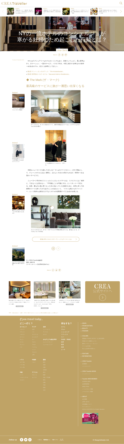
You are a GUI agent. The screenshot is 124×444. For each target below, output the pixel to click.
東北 (44, 372)
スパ (62, 337)
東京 (44, 362)
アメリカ (45, 332)
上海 (33, 354)
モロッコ (34, 375)
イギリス (22, 334)
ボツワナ (34, 377)
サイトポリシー (86, 406)
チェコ (21, 339)
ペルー (34, 362)
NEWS (84, 323)
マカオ (34, 344)
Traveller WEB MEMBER (89, 379)
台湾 (33, 329)
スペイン (22, 337)
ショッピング (65, 332)
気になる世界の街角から (88, 348)
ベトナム (34, 347)
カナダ (45, 334)
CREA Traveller (87, 361)
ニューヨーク (46, 329)
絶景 (62, 342)
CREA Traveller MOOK (89, 371)
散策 (62, 344)
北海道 (45, 369)
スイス (21, 342)
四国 (44, 387)
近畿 (44, 382)
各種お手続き (85, 386)
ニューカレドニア (47, 344)
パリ (21, 347)
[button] (121, 11)
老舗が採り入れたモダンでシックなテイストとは (56, 239)
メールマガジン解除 (87, 391)
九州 (44, 390)
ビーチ (63, 349)
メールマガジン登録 (87, 389)
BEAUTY (85, 328)
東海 (44, 380)
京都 (44, 364)
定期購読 (84, 363)
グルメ (63, 329)
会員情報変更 (85, 384)
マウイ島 (22, 367)
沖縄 (44, 367)
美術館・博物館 (66, 339)
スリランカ (35, 334)
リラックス (64, 334)
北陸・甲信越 (46, 377)
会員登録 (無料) (86, 381)
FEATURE (85, 353)
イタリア (22, 329)
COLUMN (85, 336)
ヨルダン (22, 380)
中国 (44, 385)
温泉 (62, 347)
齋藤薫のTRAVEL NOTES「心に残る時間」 (93, 338)
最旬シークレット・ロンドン (90, 343)
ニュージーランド (47, 342)
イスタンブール (24, 377)
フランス (22, 332)
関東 (44, 375)
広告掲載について (87, 404)
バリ (33, 332)
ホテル (63, 327)
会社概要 (84, 399)
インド (34, 349)
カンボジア (35, 337)
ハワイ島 (22, 364)
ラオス (34, 342)
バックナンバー (86, 366)
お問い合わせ (85, 401)
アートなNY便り (86, 346)
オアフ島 (22, 362)
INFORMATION (87, 356)
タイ (33, 339)
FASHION (85, 331)
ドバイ (21, 375)
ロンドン (22, 344)
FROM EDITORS (87, 326)
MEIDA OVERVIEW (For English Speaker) (93, 409)
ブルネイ (34, 352)
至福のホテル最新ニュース (89, 341)
